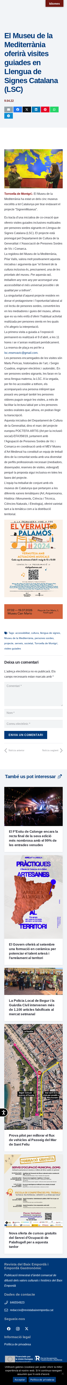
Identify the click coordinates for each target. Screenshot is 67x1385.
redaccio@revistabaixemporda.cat (31, 1310)
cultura (35, 632)
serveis (19, 643)
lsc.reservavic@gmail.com (21, 352)
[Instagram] (17, 1328)
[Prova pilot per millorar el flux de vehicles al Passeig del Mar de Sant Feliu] (33, 1026)
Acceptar (20, 1379)
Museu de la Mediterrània (18, 638)
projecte (8, 643)
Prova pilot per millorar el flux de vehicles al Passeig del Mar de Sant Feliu (32, 1140)
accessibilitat (22, 632)
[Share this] (17, 109)
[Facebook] (8, 1328)
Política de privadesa (17, 1344)
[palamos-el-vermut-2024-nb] (33, 596)
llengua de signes (50, 632)
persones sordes (44, 638)
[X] (26, 1328)
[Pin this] (45, 109)
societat (28, 643)
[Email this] (8, 109)
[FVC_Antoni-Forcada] (33, 617)
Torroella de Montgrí (45, 643)
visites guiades (12, 648)
